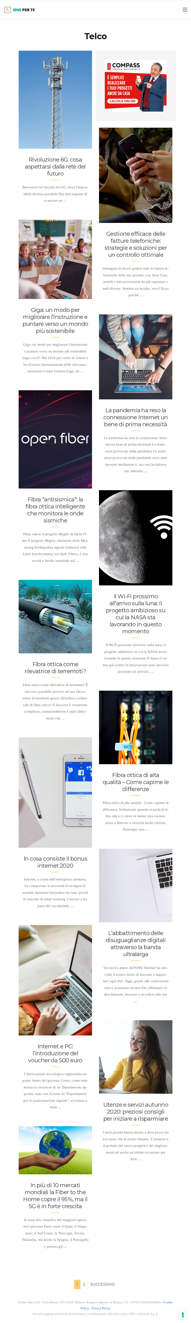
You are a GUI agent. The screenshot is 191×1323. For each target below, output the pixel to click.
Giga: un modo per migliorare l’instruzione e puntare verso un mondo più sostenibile (55, 320)
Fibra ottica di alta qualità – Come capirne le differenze (136, 782)
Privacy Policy (101, 1308)
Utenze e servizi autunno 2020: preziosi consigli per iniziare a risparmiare (135, 1111)
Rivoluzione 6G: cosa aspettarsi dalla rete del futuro (55, 166)
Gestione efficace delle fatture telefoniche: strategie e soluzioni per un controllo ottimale (136, 244)
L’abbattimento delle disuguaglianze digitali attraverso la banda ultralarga (136, 943)
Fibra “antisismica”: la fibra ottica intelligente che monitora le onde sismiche (55, 510)
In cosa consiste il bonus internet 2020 (55, 862)
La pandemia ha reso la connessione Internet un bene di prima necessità (135, 417)
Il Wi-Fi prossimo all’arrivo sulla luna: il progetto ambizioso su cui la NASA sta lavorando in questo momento (135, 614)
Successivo (102, 1284)
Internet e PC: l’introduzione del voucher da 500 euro (55, 1053)
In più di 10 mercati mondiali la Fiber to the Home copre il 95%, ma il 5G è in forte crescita (55, 1196)
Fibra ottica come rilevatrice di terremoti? (55, 668)
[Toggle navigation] (184, 10)
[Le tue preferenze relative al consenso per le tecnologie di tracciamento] (182, 1314)
